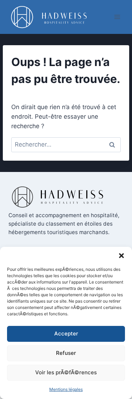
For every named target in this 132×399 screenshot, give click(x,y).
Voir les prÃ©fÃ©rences (66, 372)
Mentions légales (66, 389)
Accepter (66, 333)
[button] (121, 255)
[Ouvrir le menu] (117, 16)
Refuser (66, 353)
